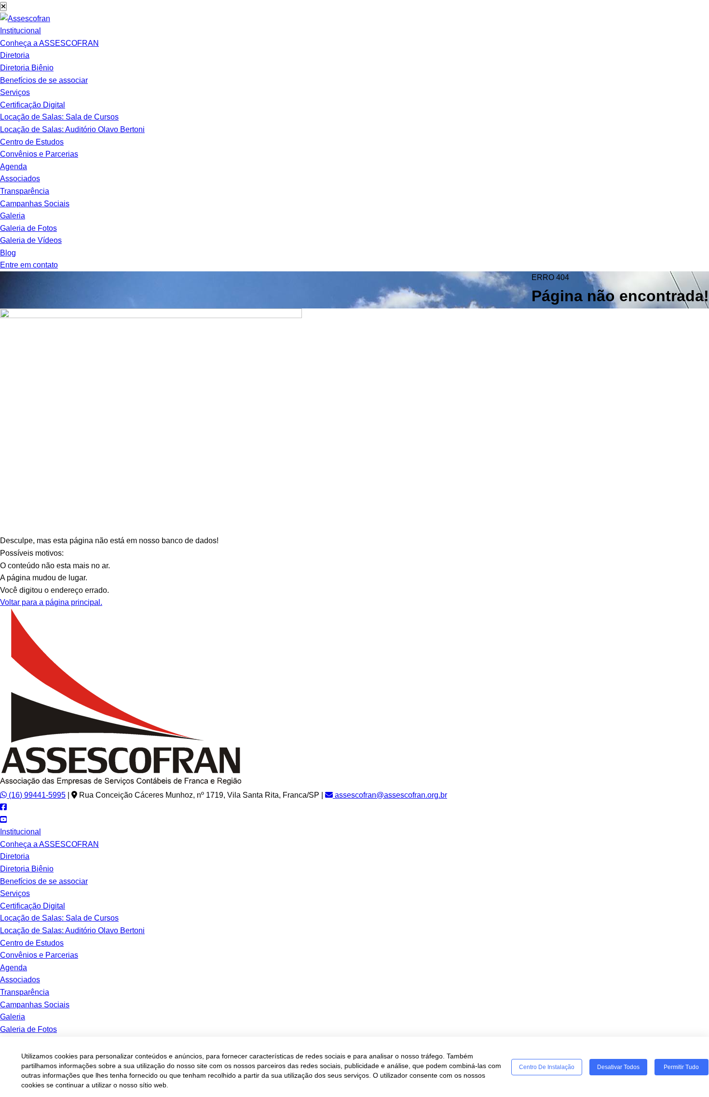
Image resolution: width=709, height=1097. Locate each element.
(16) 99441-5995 (36, 795)
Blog (8, 253)
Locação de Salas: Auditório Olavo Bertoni (72, 129)
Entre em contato (29, 265)
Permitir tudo (681, 1067)
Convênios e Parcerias (39, 154)
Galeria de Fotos (28, 228)
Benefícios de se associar (44, 80)
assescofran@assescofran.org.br (390, 795)
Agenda (13, 166)
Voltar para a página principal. (51, 602)
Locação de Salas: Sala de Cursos (59, 117)
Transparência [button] (24, 191)
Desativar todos (618, 1067)
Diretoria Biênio (27, 68)
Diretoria (14, 55)
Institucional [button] (20, 31)
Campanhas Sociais (34, 204)
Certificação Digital (32, 105)
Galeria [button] (12, 216)
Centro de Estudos (32, 142)
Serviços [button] (15, 92)
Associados (20, 178)
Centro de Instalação (546, 1067)
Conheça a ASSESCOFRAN (49, 43)
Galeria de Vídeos (31, 240)
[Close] (3, 6)
